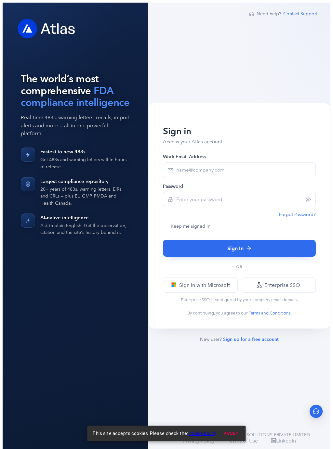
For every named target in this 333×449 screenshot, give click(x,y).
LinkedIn (286, 441)
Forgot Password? (297, 214)
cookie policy (202, 433)
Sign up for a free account (251, 339)
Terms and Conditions (270, 313)
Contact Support (300, 14)
